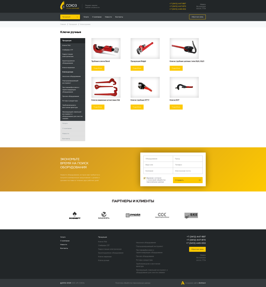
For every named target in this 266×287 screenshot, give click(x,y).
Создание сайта (191, 283)
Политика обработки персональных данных (132, 283)
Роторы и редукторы (70, 101)
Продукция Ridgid (138, 61)
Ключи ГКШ (66, 45)
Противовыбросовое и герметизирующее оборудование (70, 89)
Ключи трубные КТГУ (140, 100)
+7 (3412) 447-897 (178, 3)
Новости (108, 17)
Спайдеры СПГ (67, 50)
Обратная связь (197, 249)
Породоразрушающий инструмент (70, 82)
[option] (84, 215)
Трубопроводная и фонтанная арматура (70, 106)
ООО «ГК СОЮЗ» (78, 283)
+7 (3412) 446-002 (177, 9)
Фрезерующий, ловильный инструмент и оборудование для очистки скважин (72, 115)
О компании (97, 17)
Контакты (119, 17)
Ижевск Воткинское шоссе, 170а (201, 6)
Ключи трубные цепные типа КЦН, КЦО (187, 61)
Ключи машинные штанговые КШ (105, 100)
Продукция (66, 17)
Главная (63, 24)
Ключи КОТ (174, 100)
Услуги (86, 17)
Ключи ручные (85, 24)
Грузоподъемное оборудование (68, 62)
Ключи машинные (68, 67)
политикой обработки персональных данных (156, 181)
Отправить (179, 180)
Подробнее (98, 68)
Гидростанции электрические (67, 55)
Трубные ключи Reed (100, 61)
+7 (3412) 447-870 (178, 6)
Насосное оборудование (71, 76)
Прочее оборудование (70, 96)
